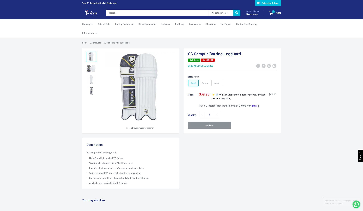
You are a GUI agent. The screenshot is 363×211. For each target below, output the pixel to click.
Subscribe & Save (270, 3)
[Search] (236, 13)
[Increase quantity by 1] (217, 115)
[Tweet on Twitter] (269, 65)
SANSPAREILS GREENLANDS (200, 66)
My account (252, 14)
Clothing (179, 24)
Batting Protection (124, 24)
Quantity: (192, 114)
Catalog (86, 24)
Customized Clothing (246, 24)
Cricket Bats (104, 24)
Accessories (195, 24)
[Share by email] (274, 65)
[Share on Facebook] (258, 65)
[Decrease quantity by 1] (202, 115)
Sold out (209, 125)
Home (84, 43)
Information (88, 33)
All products (95, 43)
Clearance (211, 24)
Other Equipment (147, 24)
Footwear (165, 24)
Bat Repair (226, 24)
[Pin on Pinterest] (264, 65)
